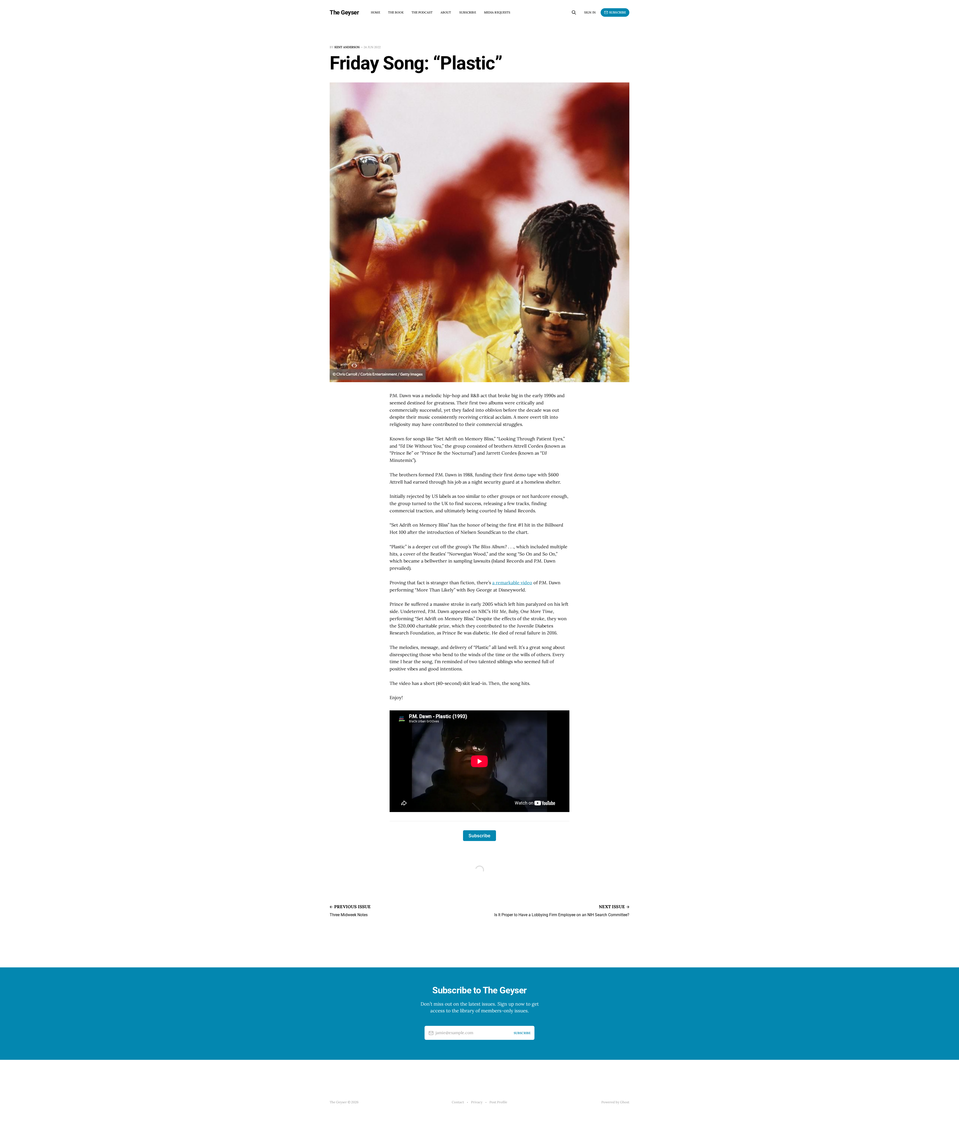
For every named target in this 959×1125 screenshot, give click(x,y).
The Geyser (344, 12)
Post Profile (498, 1102)
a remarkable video (512, 582)
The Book (396, 12)
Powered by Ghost (615, 1102)
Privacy (476, 1102)
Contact (458, 1102)
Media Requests (497, 12)
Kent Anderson (347, 47)
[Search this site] (574, 12)
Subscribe (467, 12)
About (446, 12)
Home (375, 12)
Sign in (590, 12)
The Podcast (422, 12)
